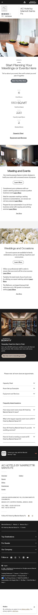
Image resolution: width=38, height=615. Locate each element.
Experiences (5, 486)
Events (3, 489)
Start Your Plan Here (19, 81)
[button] (24, 2)
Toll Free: (10, 505)
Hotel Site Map (31, 580)
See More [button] (19, 213)
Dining (3, 482)
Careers (16, 573)
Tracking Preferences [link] (6, 573)
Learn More (18, 182)
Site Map (23, 580)
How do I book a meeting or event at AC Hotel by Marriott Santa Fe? (16, 438)
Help (2, 582)
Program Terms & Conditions (8, 575)
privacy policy (25, 609)
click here (15, 611)
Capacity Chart (18, 133)
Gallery (21, 475)
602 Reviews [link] (8, 16)
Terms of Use (23, 573)
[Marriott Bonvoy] (32, 2)
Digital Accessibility (22, 578)
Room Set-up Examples (11, 388)
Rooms (3, 479)
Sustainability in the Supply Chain (10, 580)
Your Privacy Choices (9, 578)
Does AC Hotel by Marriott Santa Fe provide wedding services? (17, 429)
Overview (4, 475)
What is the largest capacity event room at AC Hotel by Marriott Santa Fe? (18, 420)
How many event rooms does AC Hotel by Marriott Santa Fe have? (17, 411)
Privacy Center (22, 575)
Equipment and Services (18, 138)
